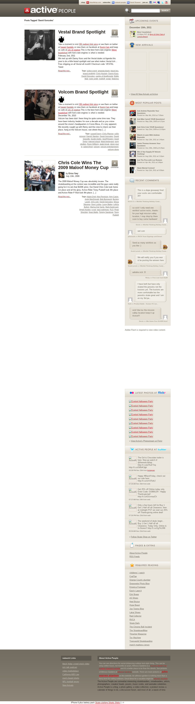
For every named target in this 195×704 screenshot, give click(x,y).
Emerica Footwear (137, 587)
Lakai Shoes (134, 612)
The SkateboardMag (138, 630)
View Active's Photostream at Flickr (146, 441)
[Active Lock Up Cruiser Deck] (137, 61)
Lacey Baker (107, 204)
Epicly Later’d (135, 591)
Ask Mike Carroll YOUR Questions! (151, 119)
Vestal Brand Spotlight (81, 31)
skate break (104, 144)
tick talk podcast (69, 667)
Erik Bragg (134, 594)
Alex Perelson (102, 197)
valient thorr (88, 147)
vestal (108, 79)
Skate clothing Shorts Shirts (107, 702)
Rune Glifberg (93, 144)
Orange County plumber (139, 580)
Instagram (151, 470)
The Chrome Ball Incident (140, 627)
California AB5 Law (70, 674)
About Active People (138, 553)
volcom (97, 147)
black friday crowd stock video (75, 664)
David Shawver (135, 2)
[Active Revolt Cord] (158, 82)
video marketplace (70, 671)
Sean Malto (93, 212)
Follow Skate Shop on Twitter (144, 537)
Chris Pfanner (107, 134)
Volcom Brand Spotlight (83, 91)
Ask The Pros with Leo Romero (149, 160)
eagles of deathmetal (104, 76)
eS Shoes (133, 598)
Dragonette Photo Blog (139, 583)
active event (92, 71)
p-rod (94, 210)
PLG (111, 210)
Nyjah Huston (85, 210)
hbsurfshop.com (95, 2)
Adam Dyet (91, 197)
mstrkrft (102, 79)
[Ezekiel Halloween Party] (141, 401)
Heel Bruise (134, 601)
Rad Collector (135, 616)
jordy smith (93, 79)
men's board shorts (70, 678)
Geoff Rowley (107, 139)
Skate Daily (134, 623)
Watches (115, 79)
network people (120, 2)
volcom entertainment (109, 147)
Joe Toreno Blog (136, 609)
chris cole (95, 202)
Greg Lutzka (96, 204)
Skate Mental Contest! (146, 168)
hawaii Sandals (67, 47)
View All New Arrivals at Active (144, 94)
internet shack (94, 141)
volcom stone (113, 149)
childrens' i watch (137, 573)
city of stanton (74, 50)
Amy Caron (113, 197)
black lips (114, 71)
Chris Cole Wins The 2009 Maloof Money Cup (83, 165)
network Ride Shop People (50, 9)
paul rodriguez (103, 210)
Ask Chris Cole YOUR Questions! (150, 127)
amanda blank (104, 71)
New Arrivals (67, 685)
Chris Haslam (101, 74)
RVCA (132, 619)
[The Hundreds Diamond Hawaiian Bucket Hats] (137, 82)
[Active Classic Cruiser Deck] (158, 61)
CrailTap (133, 576)
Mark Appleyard (107, 141)
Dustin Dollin (96, 139)
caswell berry (95, 134)
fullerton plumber (161, 679)
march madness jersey (139, 645)
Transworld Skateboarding (140, 641)
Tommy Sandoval (106, 212)
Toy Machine (135, 638)
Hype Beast (134, 605)
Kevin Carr (105, 47)
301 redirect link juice (88, 44)
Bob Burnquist (106, 199)
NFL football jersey (70, 681)
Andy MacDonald (92, 199)
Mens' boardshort (144, 32)
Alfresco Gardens (124, 672)
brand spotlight (89, 74)
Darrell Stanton (92, 136)
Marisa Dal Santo (97, 207)
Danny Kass (113, 74)
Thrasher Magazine (137, 634)
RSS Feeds (134, 556)
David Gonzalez (88, 76)
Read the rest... (64, 71)
